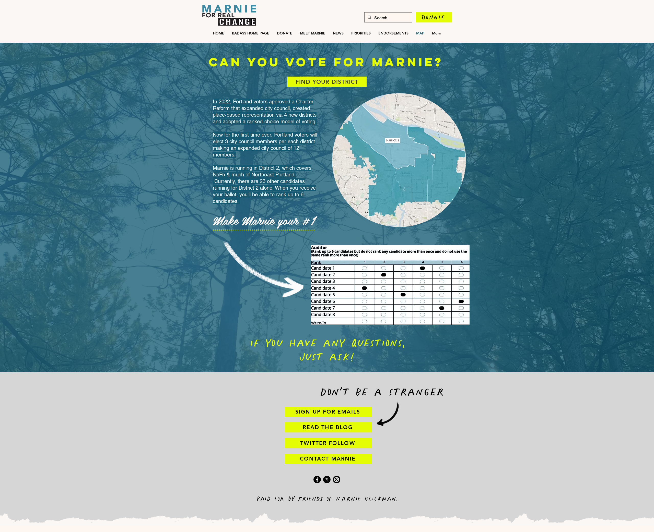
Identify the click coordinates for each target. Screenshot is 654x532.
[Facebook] (317, 479)
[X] (327, 479)
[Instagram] (336, 479)
